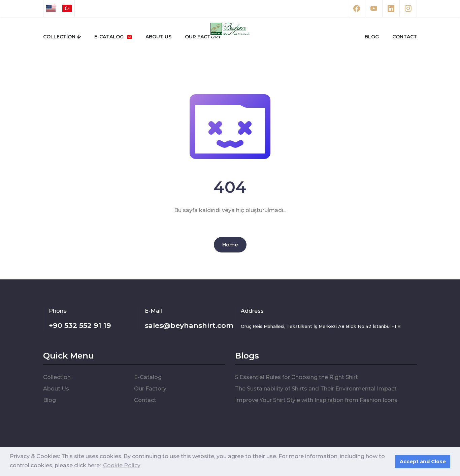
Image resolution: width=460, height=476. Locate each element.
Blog (372, 37)
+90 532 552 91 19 (80, 325)
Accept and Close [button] (423, 461)
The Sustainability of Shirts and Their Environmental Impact (316, 388)
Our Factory (203, 37)
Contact (404, 37)
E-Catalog (109, 37)
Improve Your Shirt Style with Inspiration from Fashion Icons (316, 400)
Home (230, 244)
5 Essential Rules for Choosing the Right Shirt (296, 377)
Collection (60, 37)
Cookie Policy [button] (121, 465)
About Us (158, 37)
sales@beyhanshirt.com (189, 325)
